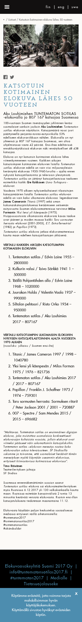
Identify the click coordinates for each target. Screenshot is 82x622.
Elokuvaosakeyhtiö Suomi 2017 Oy (39, 566)
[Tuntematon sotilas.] (4, 19)
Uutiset (12, 19)
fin (48, 7)
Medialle (59, 578)
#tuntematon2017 (27, 578)
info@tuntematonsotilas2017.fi (39, 572)
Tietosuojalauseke (41, 583)
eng (61, 7)
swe (75, 7)
